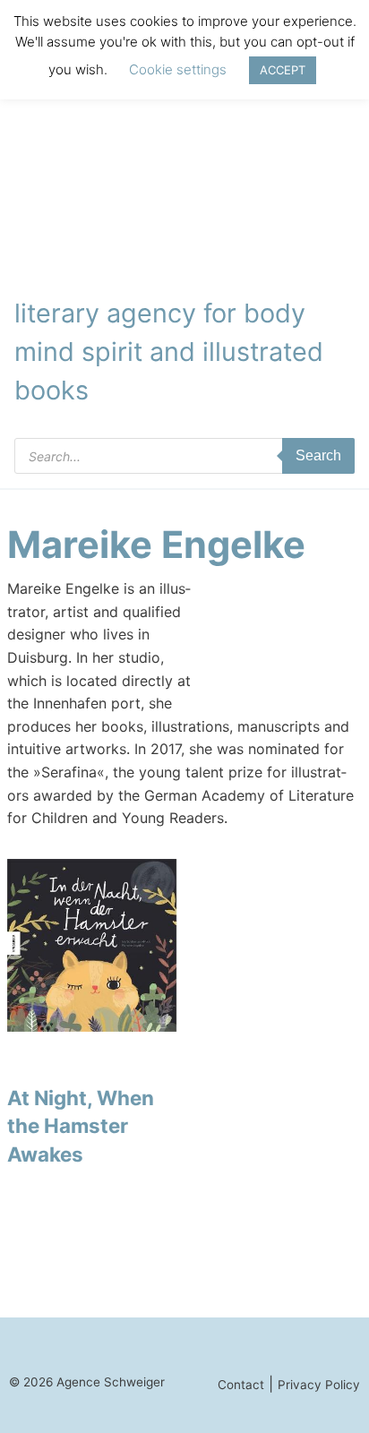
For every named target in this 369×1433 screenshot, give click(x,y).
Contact (241, 1384)
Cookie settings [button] (178, 69)
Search (318, 455)
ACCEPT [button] (282, 70)
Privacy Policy (319, 1384)
